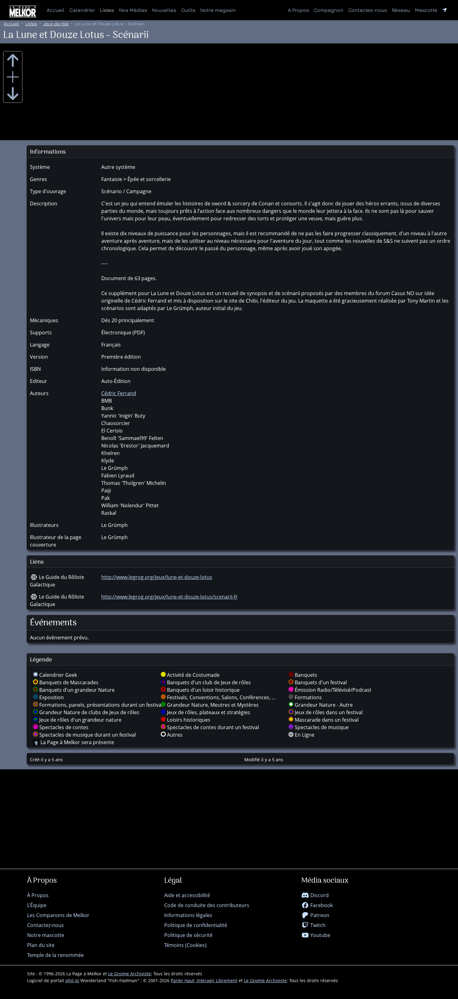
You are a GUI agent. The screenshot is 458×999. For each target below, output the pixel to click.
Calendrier (82, 10)
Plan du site (41, 945)
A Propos (298, 10)
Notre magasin (218, 10)
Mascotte (426, 10)
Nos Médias (133, 10)
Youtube (319, 935)
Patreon (319, 915)
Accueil (55, 10)
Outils (188, 10)
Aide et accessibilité (187, 895)
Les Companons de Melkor (58, 915)
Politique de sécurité (188, 935)
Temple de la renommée (55, 955)
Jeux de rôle (56, 23)
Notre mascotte (45, 935)
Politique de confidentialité (195, 925)
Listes (107, 10)
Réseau (402, 10)
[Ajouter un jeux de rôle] (12, 76)
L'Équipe (36, 905)
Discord (319, 895)
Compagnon (328, 10)
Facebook (321, 905)
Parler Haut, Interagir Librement (204, 980)
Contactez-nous (367, 10)
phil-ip (72, 980)
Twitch (317, 925)
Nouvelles (164, 10)
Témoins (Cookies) (185, 945)
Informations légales (188, 915)
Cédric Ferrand (118, 393)
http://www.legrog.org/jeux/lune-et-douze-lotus (156, 577)
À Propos (38, 895)
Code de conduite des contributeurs (206, 905)
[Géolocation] (444, 10)
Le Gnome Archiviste (129, 974)
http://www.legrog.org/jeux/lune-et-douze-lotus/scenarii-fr (169, 596)
